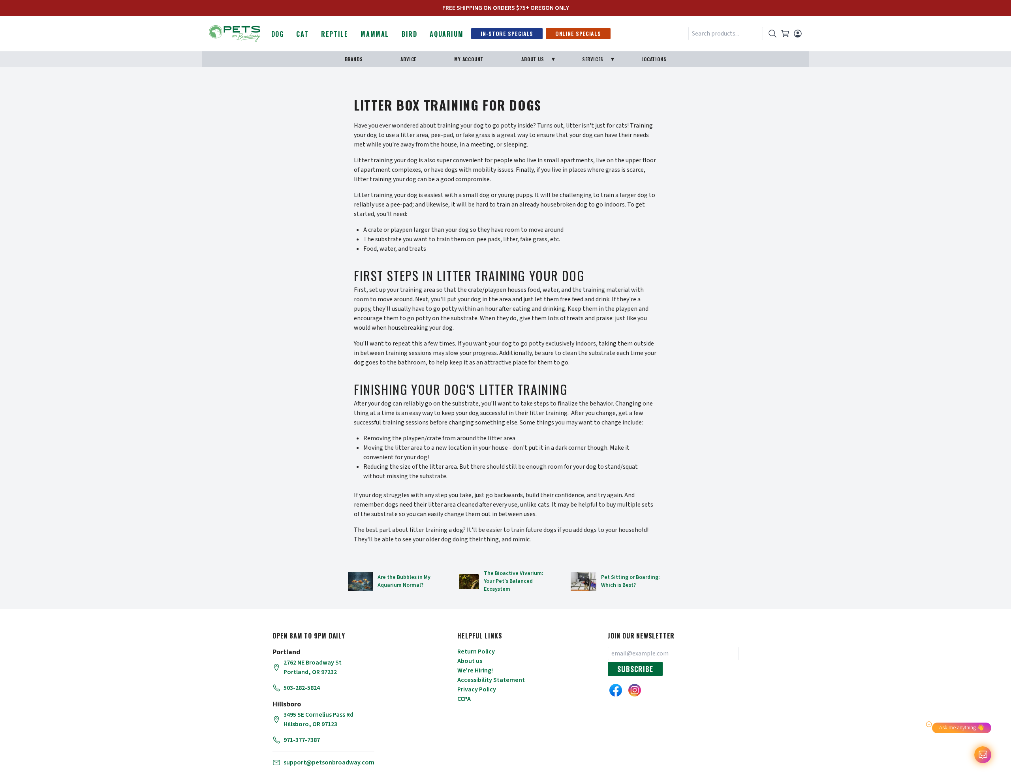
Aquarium (446, 34)
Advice (408, 59)
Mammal (375, 34)
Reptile (334, 34)
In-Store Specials (507, 33)
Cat (302, 34)
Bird (409, 34)
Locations (653, 59)
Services (592, 59)
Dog (277, 34)
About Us (532, 59)
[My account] (797, 33)
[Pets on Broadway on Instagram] (635, 690)
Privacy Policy (476, 689)
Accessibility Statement (491, 680)
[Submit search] (772, 33)
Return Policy (476, 651)
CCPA (464, 699)
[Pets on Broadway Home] (234, 33)
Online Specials (578, 33)
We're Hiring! (475, 670)
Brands (354, 59)
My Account (468, 59)
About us (469, 661)
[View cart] (785, 33)
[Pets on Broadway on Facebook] (616, 690)
